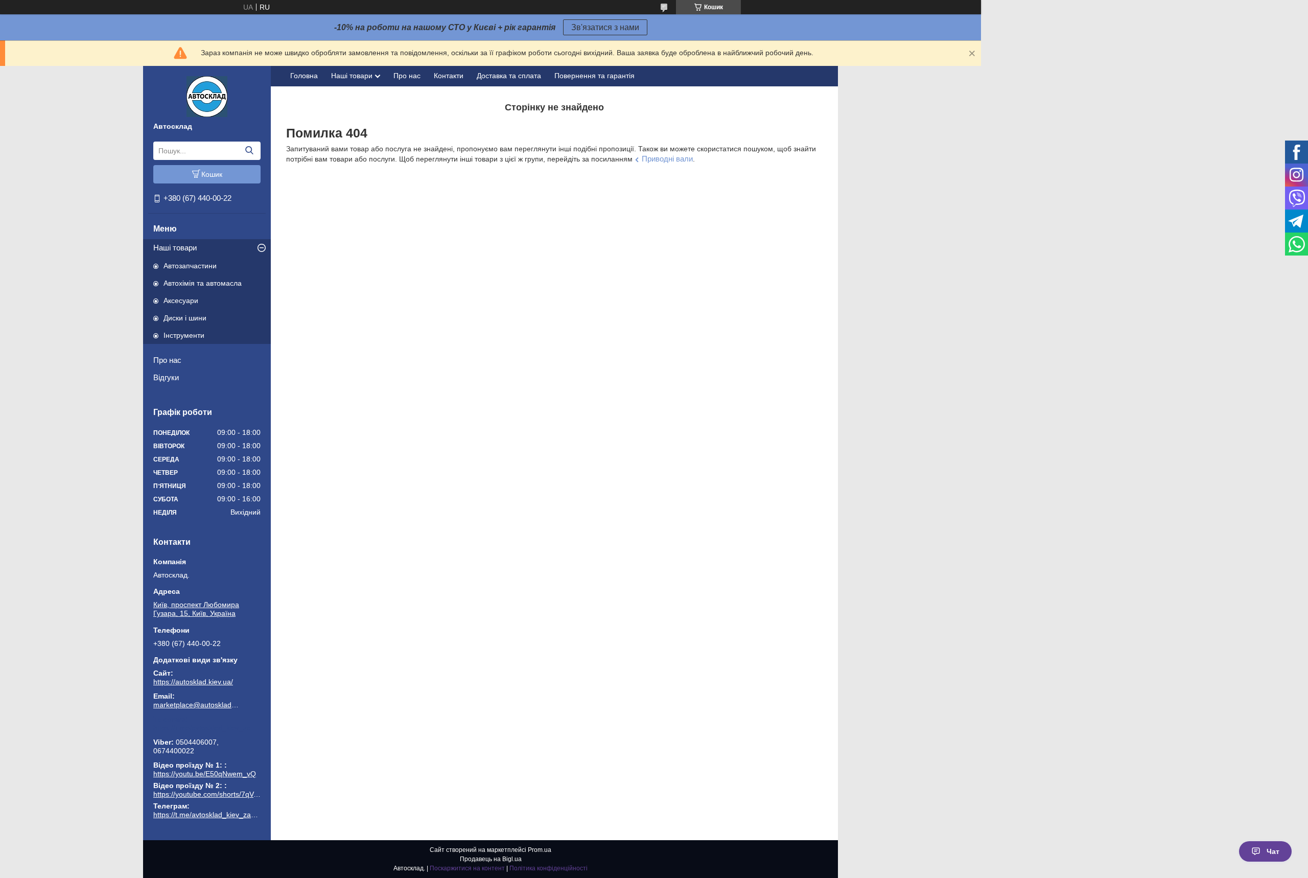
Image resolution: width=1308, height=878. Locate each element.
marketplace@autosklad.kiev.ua (196, 705)
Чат (1273, 851)
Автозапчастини (190, 266)
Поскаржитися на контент (467, 868)
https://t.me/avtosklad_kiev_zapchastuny (207, 728)
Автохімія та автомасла (203, 283)
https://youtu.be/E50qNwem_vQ (204, 774)
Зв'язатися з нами (605, 27)
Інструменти (184, 335)
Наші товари (175, 247)
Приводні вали (667, 158)
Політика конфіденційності (548, 868)
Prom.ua (539, 849)
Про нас (167, 360)
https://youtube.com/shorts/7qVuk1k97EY (219, 794)
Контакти (448, 76)
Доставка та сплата (509, 76)
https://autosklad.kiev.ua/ (193, 682)
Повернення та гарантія (594, 76)
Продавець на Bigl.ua (491, 859)
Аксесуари (181, 300)
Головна (304, 76)
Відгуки (166, 377)
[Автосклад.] (206, 96)
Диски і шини (185, 318)
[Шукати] (249, 151)
